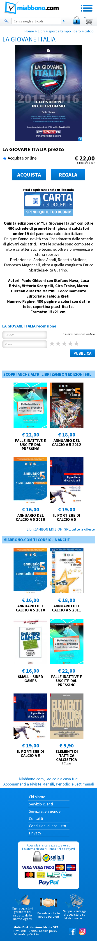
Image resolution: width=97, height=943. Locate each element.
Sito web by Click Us (26, 934)
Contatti (36, 818)
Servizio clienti (41, 804)
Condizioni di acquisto (47, 825)
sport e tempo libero (64, 31)
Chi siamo (37, 796)
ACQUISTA (29, 174)
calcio (89, 31)
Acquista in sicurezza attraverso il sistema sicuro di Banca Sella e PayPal (48, 847)
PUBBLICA (82, 353)
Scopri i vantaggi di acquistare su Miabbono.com (74, 914)
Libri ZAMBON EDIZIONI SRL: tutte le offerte (61, 529)
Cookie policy (48, 931)
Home (29, 31)
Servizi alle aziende (44, 811)
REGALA (68, 174)
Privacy (35, 833)
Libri (41, 31)
